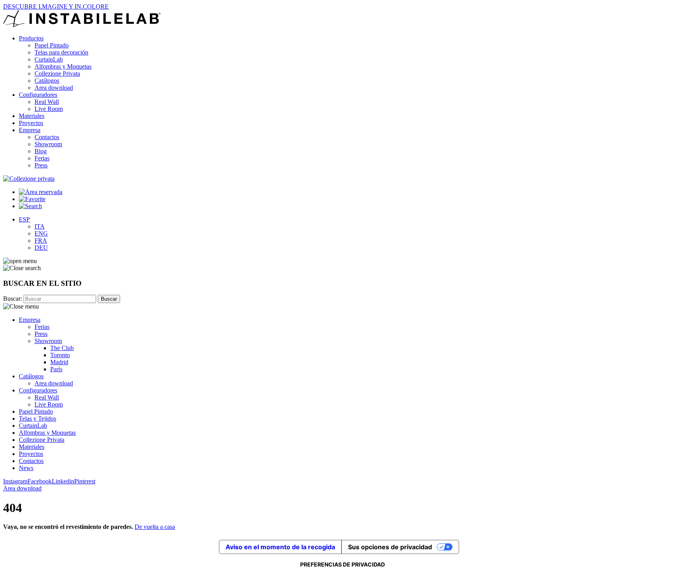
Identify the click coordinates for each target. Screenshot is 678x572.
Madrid (59, 362)
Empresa (29, 130)
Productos (31, 38)
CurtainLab (49, 59)
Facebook (39, 481)
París (56, 369)
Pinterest (84, 481)
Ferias (42, 158)
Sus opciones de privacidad (390, 547)
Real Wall (47, 101)
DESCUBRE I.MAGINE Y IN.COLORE (56, 6)
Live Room (49, 108)
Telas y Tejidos (37, 418)
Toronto (60, 355)
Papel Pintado (52, 45)
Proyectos (31, 123)
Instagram (15, 481)
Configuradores (38, 94)
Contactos (47, 137)
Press (41, 165)
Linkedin (63, 481)
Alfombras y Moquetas (63, 66)
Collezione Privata (57, 73)
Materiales (31, 116)
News (26, 468)
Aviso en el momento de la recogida (280, 547)
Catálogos (47, 80)
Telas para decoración (61, 52)
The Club (62, 348)
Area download (54, 87)
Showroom (48, 144)
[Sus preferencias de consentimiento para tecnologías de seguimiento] (342, 564)
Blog (41, 151)
